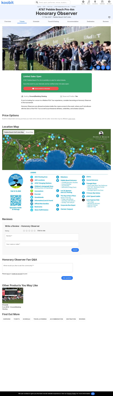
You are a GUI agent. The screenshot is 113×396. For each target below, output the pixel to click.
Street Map (29, 132)
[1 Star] (24, 230)
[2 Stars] (26, 230)
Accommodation (72, 21)
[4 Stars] (32, 230)
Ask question (67, 278)
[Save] (109, 17)
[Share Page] (108, 67)
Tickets (22, 21)
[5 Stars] (34, 230)
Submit (75, 250)
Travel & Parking (53, 21)
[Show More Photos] (98, 67)
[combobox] (54, 2)
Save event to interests (42, 88)
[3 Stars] (29, 230)
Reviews (106, 21)
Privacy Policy (71, 393)
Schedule (36, 21)
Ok (93, 394)
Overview (7, 21)
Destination (90, 21)
